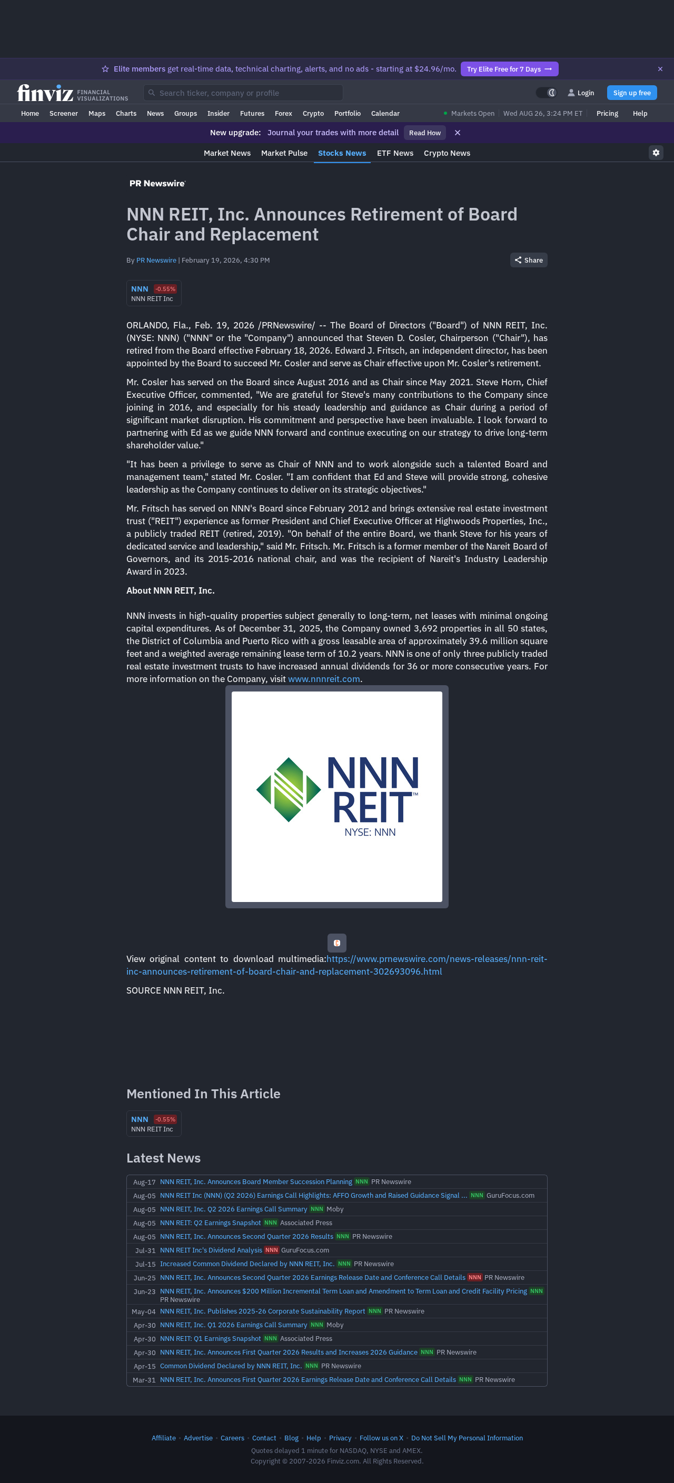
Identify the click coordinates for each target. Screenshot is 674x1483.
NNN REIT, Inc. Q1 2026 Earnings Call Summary (234, 1324)
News (155, 113)
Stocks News (342, 153)
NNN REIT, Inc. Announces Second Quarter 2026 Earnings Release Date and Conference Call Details (312, 1277)
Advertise (198, 1438)
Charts (126, 113)
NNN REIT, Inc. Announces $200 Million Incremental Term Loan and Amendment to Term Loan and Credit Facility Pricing (343, 1291)
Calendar (385, 113)
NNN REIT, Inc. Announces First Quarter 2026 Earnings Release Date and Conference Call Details (308, 1379)
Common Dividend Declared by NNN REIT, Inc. (231, 1365)
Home (30, 113)
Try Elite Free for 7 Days (504, 69)
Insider (218, 113)
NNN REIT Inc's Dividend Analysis (211, 1250)
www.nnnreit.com (324, 679)
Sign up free (632, 92)
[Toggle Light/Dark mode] (547, 92)
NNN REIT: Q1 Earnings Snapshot (210, 1338)
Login (586, 92)
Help (640, 113)
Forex (283, 113)
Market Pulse (284, 153)
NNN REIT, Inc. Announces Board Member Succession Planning (256, 1181)
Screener (63, 113)
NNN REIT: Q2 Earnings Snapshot (210, 1222)
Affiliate (164, 1438)
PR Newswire (156, 260)
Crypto (313, 113)
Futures (252, 113)
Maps (96, 113)
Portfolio (347, 113)
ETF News (395, 153)
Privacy (340, 1438)
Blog (291, 1438)
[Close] (660, 69)
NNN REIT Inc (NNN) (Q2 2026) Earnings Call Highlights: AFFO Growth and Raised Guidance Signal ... (314, 1195)
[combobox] (243, 92)
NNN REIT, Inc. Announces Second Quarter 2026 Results (246, 1236)
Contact (264, 1438)
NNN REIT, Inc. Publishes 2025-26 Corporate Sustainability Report (262, 1311)
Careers (232, 1438)
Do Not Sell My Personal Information (467, 1438)
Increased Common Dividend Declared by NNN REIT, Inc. (247, 1263)
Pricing (607, 113)
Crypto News (447, 153)
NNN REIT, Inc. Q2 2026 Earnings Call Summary (234, 1209)
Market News (227, 153)
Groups (185, 113)
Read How (425, 132)
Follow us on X (381, 1438)
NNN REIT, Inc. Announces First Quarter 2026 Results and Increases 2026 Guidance (289, 1352)
